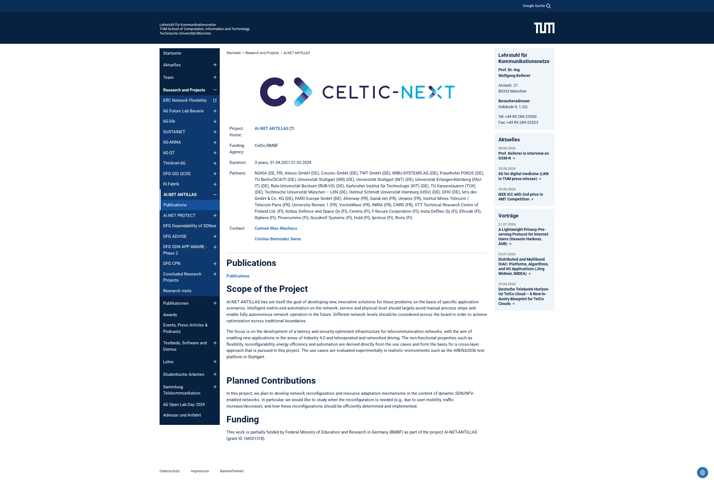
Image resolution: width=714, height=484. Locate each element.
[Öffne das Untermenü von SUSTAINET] (215, 132)
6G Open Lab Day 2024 (184, 404)
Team (168, 77)
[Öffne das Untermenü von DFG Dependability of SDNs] (215, 226)
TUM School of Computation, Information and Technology (205, 29)
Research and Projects (184, 90)
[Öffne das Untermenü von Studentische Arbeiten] (215, 374)
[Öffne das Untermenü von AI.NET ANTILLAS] (215, 194)
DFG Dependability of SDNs (188, 225)
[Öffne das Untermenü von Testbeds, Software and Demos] (215, 343)
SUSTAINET (174, 131)
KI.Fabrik (171, 184)
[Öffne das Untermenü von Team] (215, 77)
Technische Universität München (185, 33)
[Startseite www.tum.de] (544, 27)
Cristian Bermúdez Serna (278, 238)
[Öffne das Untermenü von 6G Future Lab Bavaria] (215, 111)
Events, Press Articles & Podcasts (185, 328)
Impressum (200, 471)
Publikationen (176, 303)
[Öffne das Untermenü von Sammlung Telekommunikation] (215, 386)
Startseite (172, 53)
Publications (175, 204)
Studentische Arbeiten (183, 374)
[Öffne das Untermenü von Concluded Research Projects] (215, 274)
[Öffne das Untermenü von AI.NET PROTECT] (215, 215)
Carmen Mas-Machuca (276, 228)
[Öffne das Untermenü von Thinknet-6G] (215, 163)
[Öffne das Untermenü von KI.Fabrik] (215, 184)
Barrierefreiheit (231, 471)
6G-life (169, 121)
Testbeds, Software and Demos (185, 346)
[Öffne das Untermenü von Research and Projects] (215, 89)
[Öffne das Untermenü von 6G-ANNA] (215, 142)
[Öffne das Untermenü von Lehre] (215, 361)
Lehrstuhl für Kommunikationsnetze (188, 25)
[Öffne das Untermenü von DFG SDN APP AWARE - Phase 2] (215, 247)
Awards (170, 314)
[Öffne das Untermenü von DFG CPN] (215, 263)
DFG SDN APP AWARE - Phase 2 (185, 250)
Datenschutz (170, 471)
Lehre (168, 361)
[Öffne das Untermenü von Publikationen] (215, 303)
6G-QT (169, 152)
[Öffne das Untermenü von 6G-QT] (215, 152)
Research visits (177, 290)
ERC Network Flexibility (185, 100)
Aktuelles (172, 64)
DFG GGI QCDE (177, 173)
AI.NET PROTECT (179, 215)
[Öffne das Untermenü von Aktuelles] (215, 64)
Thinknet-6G (174, 163)
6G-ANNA (172, 142)
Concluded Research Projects (182, 277)
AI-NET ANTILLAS (271, 128)
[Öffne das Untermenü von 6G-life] (215, 121)
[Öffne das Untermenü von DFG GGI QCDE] (215, 173)
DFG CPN (171, 263)
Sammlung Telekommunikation (181, 390)
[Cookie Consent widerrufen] (702, 472)
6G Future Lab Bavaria (183, 110)
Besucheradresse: (514, 101)
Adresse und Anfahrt (182, 415)
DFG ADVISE (175, 236)
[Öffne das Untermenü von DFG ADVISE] (215, 236)
